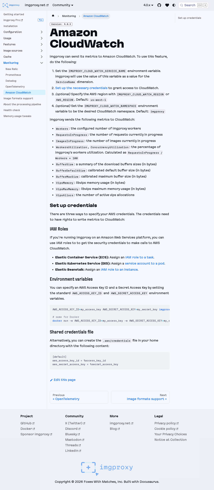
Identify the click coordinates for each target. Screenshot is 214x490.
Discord (71, 428)
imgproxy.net (35, 5)
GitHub (26, 423)
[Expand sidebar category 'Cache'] (41, 56)
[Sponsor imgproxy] (167, 5)
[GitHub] (159, 5)
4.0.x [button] (147, 5)
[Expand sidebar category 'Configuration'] (41, 32)
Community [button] (61, 5)
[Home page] (53, 16)
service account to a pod (144, 263)
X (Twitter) (73, 423)
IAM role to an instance (119, 269)
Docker (26, 428)
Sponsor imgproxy (35, 434)
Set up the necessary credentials (81, 88)
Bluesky (71, 434)
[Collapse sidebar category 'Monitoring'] (41, 63)
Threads (71, 445)
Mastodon (73, 439)
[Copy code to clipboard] (165, 309)
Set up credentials (189, 18)
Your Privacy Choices (170, 434)
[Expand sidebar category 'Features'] (41, 44)
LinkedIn (71, 450)
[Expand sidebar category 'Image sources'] (41, 50)
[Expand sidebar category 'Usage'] (41, 38)
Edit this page (65, 379)
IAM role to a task (139, 257)
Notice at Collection (170, 439)
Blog (113, 428)
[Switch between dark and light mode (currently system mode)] (174, 5)
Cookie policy (164, 428)
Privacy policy (165, 423)
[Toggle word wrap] (159, 309)
